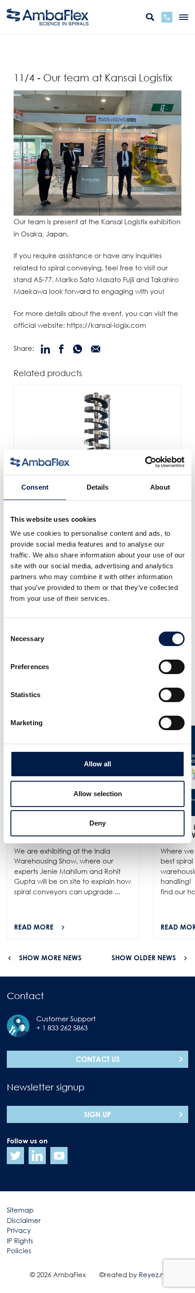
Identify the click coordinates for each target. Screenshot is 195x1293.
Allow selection (97, 794)
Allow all (97, 764)
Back (23, 52)
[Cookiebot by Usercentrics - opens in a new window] (145, 462)
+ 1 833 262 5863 (62, 1028)
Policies (19, 1250)
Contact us (98, 1059)
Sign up (97, 1114)
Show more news (50, 957)
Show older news (144, 957)
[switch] (172, 667)
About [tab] (160, 487)
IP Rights (20, 1240)
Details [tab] (98, 487)
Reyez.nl (152, 1274)
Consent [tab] (35, 487)
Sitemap (20, 1210)
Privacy (19, 1230)
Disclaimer (24, 1220)
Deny (97, 823)
